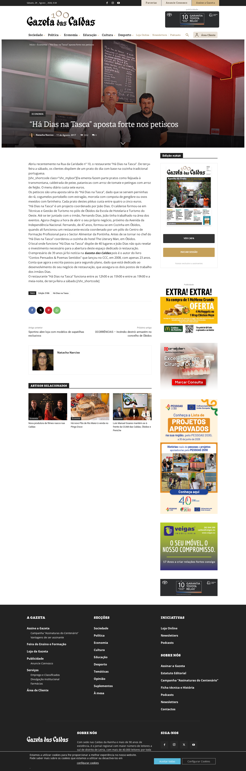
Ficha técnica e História (177, 688)
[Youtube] (118, 3)
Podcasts (167, 643)
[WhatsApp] (57, 310)
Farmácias (37, 683)
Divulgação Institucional (45, 679)
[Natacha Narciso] (32, 135)
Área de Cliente (37, 690)
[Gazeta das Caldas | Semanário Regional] (61, 18)
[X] (40, 310)
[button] (187, 35)
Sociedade (101, 628)
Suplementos (103, 686)
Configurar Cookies (198, 761)
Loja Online (169, 628)
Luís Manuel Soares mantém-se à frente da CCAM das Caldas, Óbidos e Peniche (132, 427)
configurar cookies (88, 763)
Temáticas (101, 672)
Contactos (168, 709)
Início (32, 44)
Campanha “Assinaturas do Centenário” (54, 633)
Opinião (99, 679)
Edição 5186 (43, 293)
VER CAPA (189, 238)
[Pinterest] (48, 310)
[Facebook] (107, 3)
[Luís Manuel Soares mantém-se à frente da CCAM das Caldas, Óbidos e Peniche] (132, 406)
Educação (101, 657)
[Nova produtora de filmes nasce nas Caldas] (47, 406)
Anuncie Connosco (42, 663)
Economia (42, 44)
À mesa (99, 693)
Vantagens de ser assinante (47, 637)
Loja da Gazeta (37, 651)
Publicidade (35, 659)
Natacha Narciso (44, 134)
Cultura (99, 650)
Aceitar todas (167, 761)
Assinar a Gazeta (173, 666)
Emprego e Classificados (45, 675)
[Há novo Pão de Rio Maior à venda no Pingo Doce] (90, 406)
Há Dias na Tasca (60, 293)
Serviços (33, 670)
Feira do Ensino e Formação (46, 644)
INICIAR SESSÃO (189, 252)
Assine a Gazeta (38, 628)
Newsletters (169, 635)
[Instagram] (112, 3)
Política (99, 635)
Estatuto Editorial (173, 673)
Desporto (100, 664)
